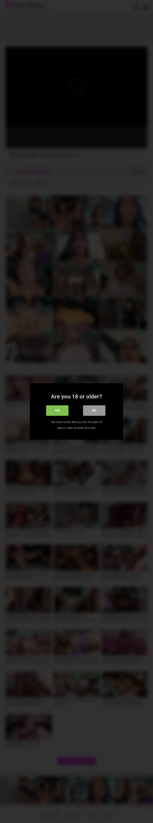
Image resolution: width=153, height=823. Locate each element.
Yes (57, 410)
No (94, 410)
